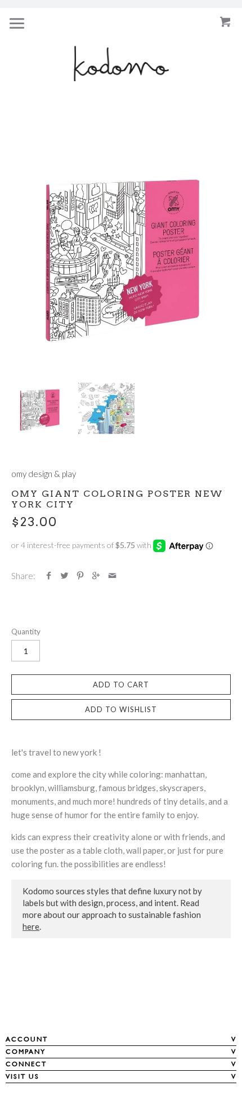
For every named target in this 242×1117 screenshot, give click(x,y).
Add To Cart (121, 684)
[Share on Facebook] (48, 576)
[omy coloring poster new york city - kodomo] (121, 253)
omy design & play (43, 474)
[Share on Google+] (96, 576)
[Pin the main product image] (80, 576)
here (31, 926)
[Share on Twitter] (64, 576)
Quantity (26, 631)
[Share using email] (112, 576)
